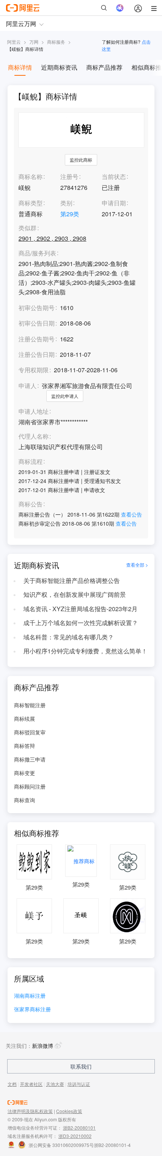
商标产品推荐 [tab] (104, 67)
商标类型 (30, 203)
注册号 (69, 176)
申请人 (27, 385)
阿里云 (14, 41)
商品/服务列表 (37, 253)
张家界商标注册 (32, 1009)
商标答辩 (24, 745)
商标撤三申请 (30, 759)
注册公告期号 (36, 339)
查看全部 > (137, 565)
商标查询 (24, 800)
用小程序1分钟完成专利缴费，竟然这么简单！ (85, 651)
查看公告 (131, 514)
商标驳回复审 (30, 732)
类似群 (27, 228)
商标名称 (30, 176)
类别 (66, 203)
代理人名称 (33, 436)
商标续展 (24, 718)
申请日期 (114, 203)
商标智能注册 (30, 705)
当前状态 (114, 176)
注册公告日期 (36, 354)
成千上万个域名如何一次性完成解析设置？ (80, 622)
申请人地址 (33, 412)
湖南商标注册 (30, 996)
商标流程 (30, 462)
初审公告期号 (36, 307)
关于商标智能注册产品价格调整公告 (71, 580)
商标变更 (24, 773)
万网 (33, 41)
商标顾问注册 (30, 786)
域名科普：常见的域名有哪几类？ (68, 637)
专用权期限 (33, 369)
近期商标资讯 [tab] (59, 67)
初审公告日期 (36, 323)
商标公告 (30, 504)
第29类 (69, 213)
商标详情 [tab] (20, 67)
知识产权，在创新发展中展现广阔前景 (74, 594)
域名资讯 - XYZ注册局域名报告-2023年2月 (80, 608)
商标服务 (56, 41)
